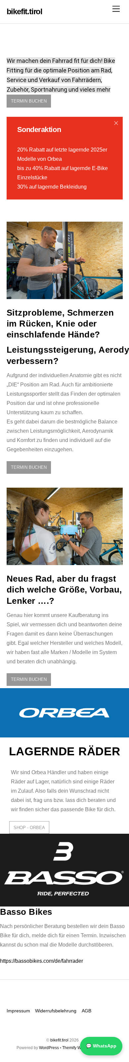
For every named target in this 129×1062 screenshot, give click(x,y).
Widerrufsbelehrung (55, 1010)
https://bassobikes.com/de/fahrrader (41, 961)
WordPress (49, 1047)
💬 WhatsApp (101, 1045)
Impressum (18, 1010)
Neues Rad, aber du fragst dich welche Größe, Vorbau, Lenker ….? (64, 589)
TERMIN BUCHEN (29, 101)
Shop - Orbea (29, 827)
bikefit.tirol (59, 1040)
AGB (86, 1010)
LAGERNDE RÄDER (64, 751)
